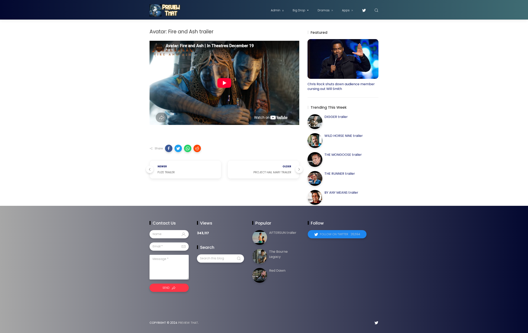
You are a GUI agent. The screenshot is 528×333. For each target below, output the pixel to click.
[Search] (376, 10)
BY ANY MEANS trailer (341, 192)
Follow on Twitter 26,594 (340, 234)
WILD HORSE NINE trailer (343, 135)
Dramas (324, 10)
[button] (168, 148)
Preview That (188, 323)
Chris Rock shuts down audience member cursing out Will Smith (341, 86)
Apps (346, 10)
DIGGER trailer (336, 116)
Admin (275, 10)
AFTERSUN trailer (282, 232)
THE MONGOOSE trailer (343, 154)
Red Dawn (277, 270)
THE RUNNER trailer (339, 173)
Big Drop (299, 10)
